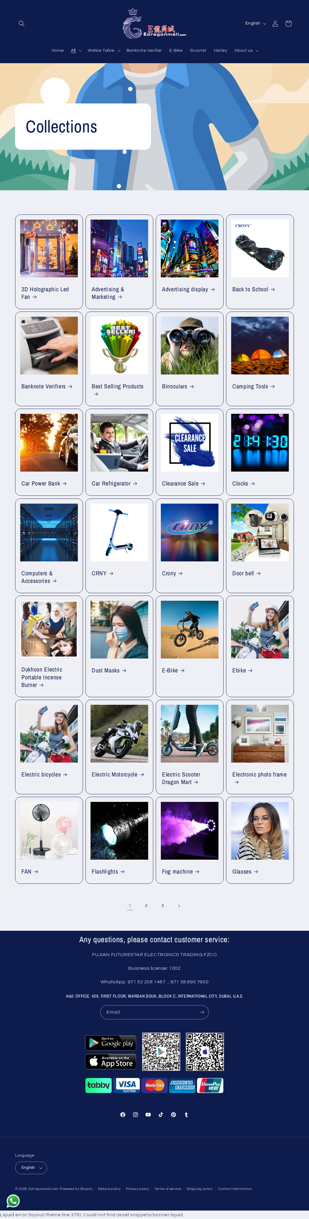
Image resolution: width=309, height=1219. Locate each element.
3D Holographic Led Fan (45, 293)
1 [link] (130, 905)
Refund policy (109, 1189)
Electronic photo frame (259, 774)
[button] (21, 23)
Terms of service (167, 1189)
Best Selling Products (118, 386)
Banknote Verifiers (43, 386)
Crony (169, 573)
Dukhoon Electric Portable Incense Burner (41, 677)
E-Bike (170, 670)
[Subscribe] (202, 1012)
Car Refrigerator (111, 483)
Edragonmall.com (44, 1189)
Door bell (243, 573)
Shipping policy (199, 1189)
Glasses (242, 871)
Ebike (239, 670)
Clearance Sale (180, 483)
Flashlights (105, 871)
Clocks (240, 483)
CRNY (99, 573)
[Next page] (179, 906)
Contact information (235, 1189)
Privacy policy (137, 1189)
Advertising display (185, 289)
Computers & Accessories (37, 577)
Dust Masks (106, 670)
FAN (26, 871)
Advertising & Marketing (108, 293)
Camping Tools (250, 386)
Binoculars (174, 386)
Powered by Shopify (76, 1189)
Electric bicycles (41, 774)
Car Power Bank (40, 483)
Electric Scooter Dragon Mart (181, 778)
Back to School (250, 289)
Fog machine (177, 871)
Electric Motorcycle (115, 774)
